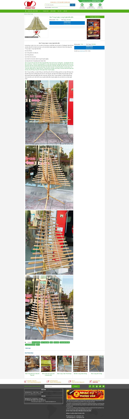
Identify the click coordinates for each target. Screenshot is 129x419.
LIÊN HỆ (65, 11)
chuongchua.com (80, 417)
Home (25, 14)
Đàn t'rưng (30, 14)
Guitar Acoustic (55, 7)
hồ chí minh (56, 342)
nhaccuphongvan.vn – (71, 417)
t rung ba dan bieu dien (30, 344)
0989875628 (96, 1)
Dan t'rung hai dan (36, 342)
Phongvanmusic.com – (71, 416)
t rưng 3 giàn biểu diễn (64, 342)
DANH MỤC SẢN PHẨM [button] (32, 11)
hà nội (51, 342)
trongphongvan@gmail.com (50, 401)
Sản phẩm (52, 11)
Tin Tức (59, 11)
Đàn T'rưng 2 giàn (45, 342)
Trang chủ (45, 11)
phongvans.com (80, 416)
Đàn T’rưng (27, 62)
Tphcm (37, 344)
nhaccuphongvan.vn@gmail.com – (38, 401)
